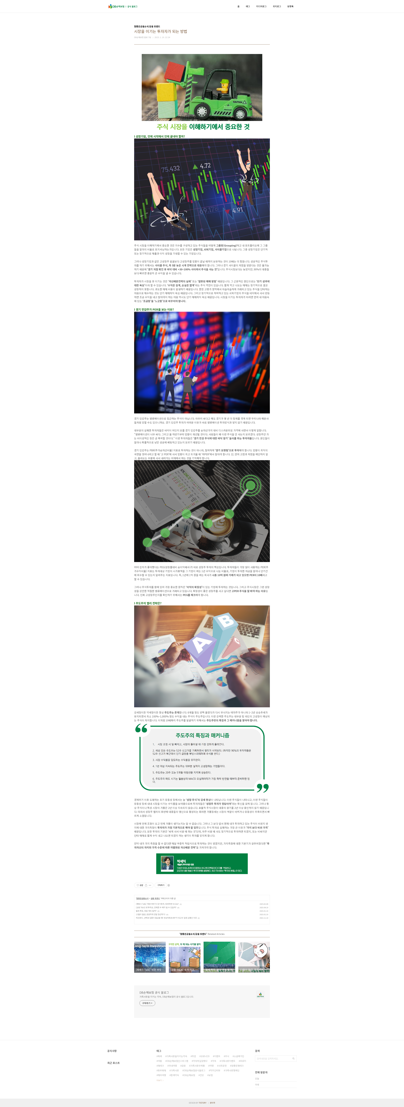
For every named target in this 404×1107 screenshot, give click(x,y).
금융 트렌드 (155, 898)
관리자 (212, 1102)
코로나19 (205, 1056)
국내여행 (173, 1065)
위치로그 (277, 6)
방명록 (290, 6)
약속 (214, 1060)
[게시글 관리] (150, 885)
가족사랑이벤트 (228, 1060)
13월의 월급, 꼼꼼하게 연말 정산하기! (150, 914)
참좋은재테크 (237, 1065)
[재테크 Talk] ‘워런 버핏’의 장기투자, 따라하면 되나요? (157, 903)
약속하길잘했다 (200, 1060)
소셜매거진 (239, 1056)
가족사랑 (175, 1070)
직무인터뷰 (215, 1070)
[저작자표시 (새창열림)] (168, 885)
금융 (184, 1065)
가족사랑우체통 (197, 1065)
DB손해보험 (189, 1075)
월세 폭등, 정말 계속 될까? (146, 910)
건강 (202, 1075)
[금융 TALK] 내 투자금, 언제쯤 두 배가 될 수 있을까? (156, 907)
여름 (160, 1060)
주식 (227, 1056)
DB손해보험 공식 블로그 (154, 992)
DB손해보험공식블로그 (194, 1070)
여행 (212, 1065)
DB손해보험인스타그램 (177, 1060)
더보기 (159, 1080)
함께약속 (175, 1075)
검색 (294, 1059)
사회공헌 (222, 1065)
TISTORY (202, 1102)
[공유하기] (146, 885)
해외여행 (162, 1075)
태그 (248, 6)
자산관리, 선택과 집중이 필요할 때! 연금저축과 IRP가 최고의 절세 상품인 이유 (166, 917)
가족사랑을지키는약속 (177, 1056)
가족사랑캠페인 (232, 1070)
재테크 (161, 1065)
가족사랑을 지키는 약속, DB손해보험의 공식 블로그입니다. (167, 996)
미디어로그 (261, 6)
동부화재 (162, 1070)
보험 (211, 1075)
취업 (194, 1056)
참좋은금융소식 (142, 898)
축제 (160, 1056)
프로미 (243, 1060)
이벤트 (217, 1056)
